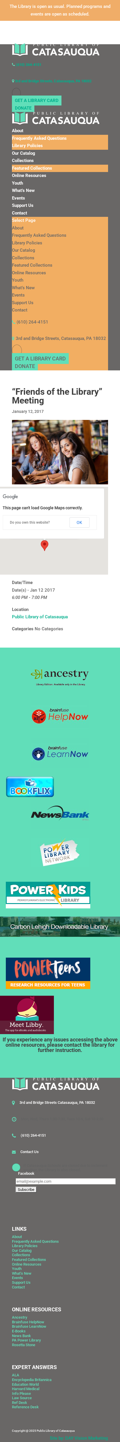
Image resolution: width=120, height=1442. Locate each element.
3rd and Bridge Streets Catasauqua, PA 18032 (57, 1102)
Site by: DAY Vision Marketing (79, 1438)
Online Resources (29, 175)
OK (79, 522)
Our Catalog (23, 153)
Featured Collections (32, 168)
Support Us (22, 205)
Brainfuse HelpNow (28, 1322)
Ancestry (19, 1317)
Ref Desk (19, 1402)
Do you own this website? (30, 522)
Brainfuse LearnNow (29, 1326)
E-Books (19, 1331)
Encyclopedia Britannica (32, 1380)
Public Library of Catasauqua (40, 616)
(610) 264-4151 (28, 64)
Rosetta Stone (23, 1345)
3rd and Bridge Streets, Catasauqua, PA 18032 (52, 81)
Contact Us (29, 1152)
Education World (25, 1384)
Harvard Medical (25, 1389)
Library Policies (27, 145)
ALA (15, 1375)
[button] (44, 545)
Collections (23, 160)
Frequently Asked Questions (39, 138)
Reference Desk (25, 1407)
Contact (19, 213)
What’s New (23, 190)
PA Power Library (26, 1340)
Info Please (21, 1393)
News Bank (21, 1336)
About (17, 130)
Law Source (22, 1398)
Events (18, 198)
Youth (17, 183)
